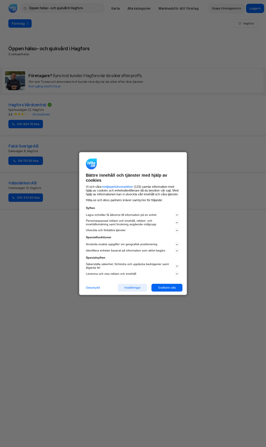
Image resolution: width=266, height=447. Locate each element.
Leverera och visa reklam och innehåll (111, 273)
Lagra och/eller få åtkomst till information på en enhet (121, 214)
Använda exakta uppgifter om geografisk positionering (121, 244)
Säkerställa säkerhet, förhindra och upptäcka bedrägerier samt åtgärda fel (127, 266)
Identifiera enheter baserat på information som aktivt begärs (125, 250)
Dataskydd (93, 287)
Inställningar (132, 287)
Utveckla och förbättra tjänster (106, 230)
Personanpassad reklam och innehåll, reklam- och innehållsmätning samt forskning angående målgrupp (121, 222)
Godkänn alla (167, 287)
